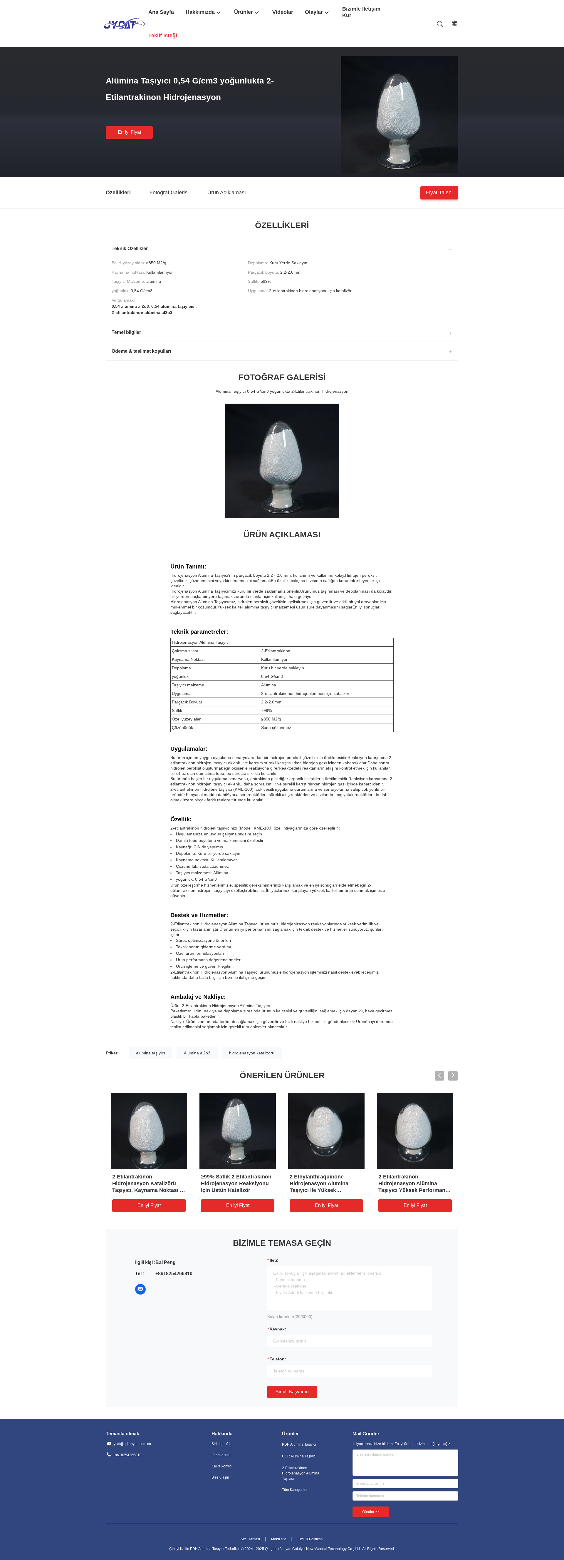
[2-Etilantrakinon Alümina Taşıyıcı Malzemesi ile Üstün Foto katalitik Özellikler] (326, 1130)
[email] (140, 1289)
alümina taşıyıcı (150, 1053)
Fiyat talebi (439, 192)
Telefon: (278, 1359)
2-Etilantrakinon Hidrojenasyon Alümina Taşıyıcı (300, 1473)
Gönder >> (370, 1512)
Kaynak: (278, 1329)
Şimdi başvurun (292, 1391)
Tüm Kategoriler (295, 1490)
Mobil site (278, 1539)
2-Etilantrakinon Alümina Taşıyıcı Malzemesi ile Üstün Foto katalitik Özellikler (325, 1183)
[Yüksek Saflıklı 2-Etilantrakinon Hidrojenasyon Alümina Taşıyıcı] (149, 1130)
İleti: (274, 1260)
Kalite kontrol (222, 1466)
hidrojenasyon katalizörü (251, 1053)
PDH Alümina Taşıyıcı (299, 1444)
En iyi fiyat (129, 132)
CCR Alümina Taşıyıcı (299, 1456)
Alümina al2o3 (197, 1053)
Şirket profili (221, 1444)
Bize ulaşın (220, 1477)
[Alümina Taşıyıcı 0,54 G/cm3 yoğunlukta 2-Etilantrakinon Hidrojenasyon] (399, 114)
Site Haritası (250, 1539)
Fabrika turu (221, 1455)
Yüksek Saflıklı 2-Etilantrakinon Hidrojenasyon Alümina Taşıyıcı (149, 1183)
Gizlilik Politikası (310, 1539)
